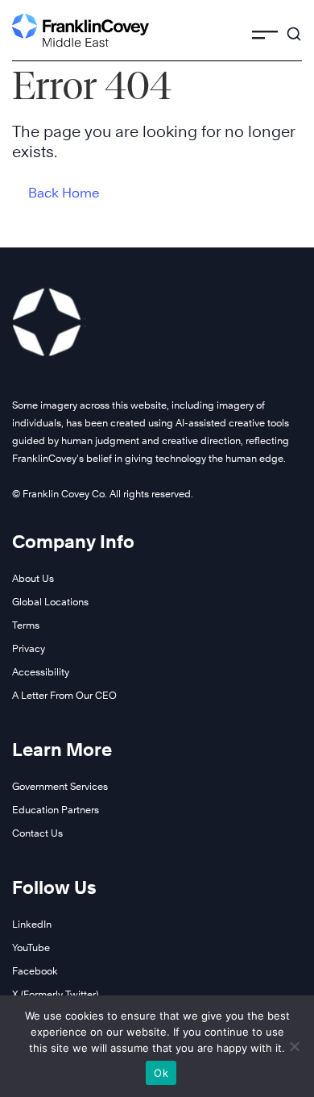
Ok (161, 1072)
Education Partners (55, 810)
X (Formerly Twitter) (55, 994)
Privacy (28, 648)
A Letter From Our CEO (64, 695)
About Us (33, 578)
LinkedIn (32, 924)
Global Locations (50, 602)
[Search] (294, 27)
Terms (25, 625)
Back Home (64, 193)
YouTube (31, 947)
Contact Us (37, 833)
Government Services (60, 786)
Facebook (35, 971)
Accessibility (40, 672)
